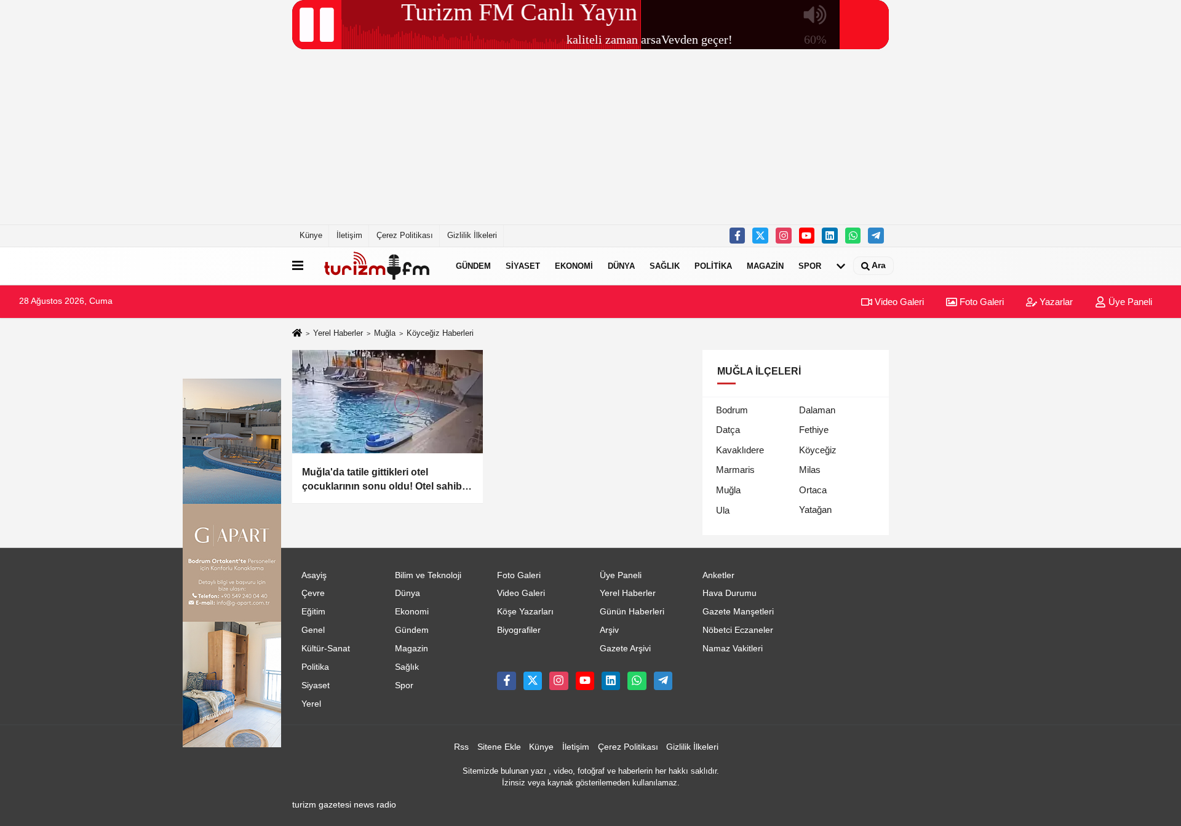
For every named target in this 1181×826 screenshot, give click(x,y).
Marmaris (735, 469)
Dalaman (817, 410)
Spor (809, 266)
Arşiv (609, 630)
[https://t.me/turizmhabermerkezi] (876, 236)
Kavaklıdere (740, 450)
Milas (810, 469)
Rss (461, 747)
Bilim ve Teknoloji (428, 575)
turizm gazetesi (321, 804)
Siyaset (523, 266)
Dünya (621, 266)
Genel (313, 630)
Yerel (311, 704)
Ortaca (813, 490)
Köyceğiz (818, 450)
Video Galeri (898, 301)
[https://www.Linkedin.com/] (830, 236)
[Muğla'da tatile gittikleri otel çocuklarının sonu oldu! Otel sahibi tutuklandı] (387, 401)
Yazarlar (1055, 301)
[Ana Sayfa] (297, 333)
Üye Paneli (1129, 301)
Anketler (718, 575)
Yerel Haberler (338, 333)
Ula (723, 510)
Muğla (385, 333)
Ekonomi (574, 266)
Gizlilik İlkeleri (472, 235)
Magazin (765, 266)
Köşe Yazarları (525, 611)
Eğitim (313, 611)
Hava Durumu (729, 593)
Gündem (473, 266)
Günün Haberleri (632, 611)
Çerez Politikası (404, 235)
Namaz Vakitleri (732, 648)
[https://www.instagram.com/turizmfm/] (784, 236)
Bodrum (732, 410)
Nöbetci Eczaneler (737, 630)
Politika (713, 266)
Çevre (313, 593)
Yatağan (815, 509)
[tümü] (841, 266)
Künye (311, 235)
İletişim (349, 235)
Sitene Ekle (499, 747)
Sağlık (665, 266)
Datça (728, 429)
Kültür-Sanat (325, 648)
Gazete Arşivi (625, 648)
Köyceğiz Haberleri (440, 333)
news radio (375, 804)
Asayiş (314, 575)
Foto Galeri (980, 301)
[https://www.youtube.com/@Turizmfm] (807, 236)
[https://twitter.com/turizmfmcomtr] (760, 236)
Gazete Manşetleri (738, 611)
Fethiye (814, 429)
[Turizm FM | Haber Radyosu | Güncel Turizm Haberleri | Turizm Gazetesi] (377, 265)
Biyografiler (519, 630)
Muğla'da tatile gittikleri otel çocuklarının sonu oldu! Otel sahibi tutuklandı (383, 480)
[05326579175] (853, 236)
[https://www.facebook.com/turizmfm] (738, 236)
